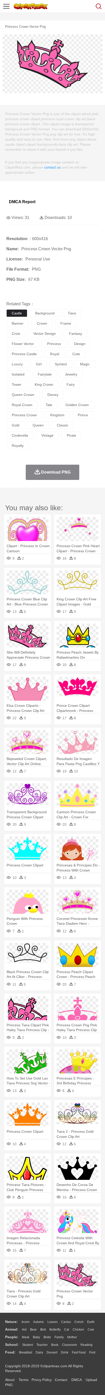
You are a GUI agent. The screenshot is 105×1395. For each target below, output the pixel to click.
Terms (24, 1380)
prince (83, 415)
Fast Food (79, 1352)
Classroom (69, 1345)
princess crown (24, 415)
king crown (44, 384)
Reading (87, 1345)
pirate (71, 435)
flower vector (23, 344)
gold (15, 425)
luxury (17, 364)
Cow (91, 1329)
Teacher (42, 1345)
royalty (18, 446)
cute (76, 354)
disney (52, 395)
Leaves (52, 1322)
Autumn (38, 1322)
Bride (47, 1337)
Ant (24, 1329)
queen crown (23, 395)
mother (72, 1337)
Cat (66, 1329)
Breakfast (25, 1352)
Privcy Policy (42, 1380)
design (79, 344)
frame (65, 323)
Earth (91, 1322)
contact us (52, 167)
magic (85, 364)
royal (54, 354)
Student (27, 1345)
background (45, 313)
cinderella (20, 435)
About (10, 1380)
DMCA (76, 1380)
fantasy (75, 334)
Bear (33, 1329)
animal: (11, 1329)
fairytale (45, 374)
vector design (44, 334)
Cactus (66, 1322)
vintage (47, 435)
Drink (64, 1352)
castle (17, 313)
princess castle (24, 354)
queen (38, 425)
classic (62, 425)
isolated (18, 374)
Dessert (52, 1352)
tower (16, 384)
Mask (25, 1337)
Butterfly (55, 1329)
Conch (79, 1322)
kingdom (57, 415)
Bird (43, 1329)
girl (39, 364)
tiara (72, 313)
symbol (61, 364)
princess (54, 344)
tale (49, 405)
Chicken (78, 1329)
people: (11, 1337)
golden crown (77, 405)
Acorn (25, 1322)
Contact (61, 1380)
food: (10, 1352)
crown (42, 323)
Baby (36, 1337)
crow (16, 334)
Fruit (92, 1352)
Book (54, 1345)
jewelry (71, 374)
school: (12, 1345)
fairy (71, 384)
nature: (11, 1322)
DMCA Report (22, 202)
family (59, 1337)
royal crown (22, 405)
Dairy (39, 1352)
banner (17, 323)
